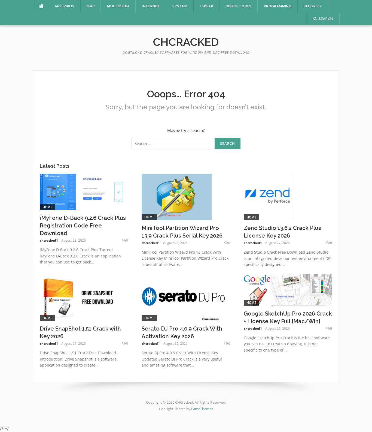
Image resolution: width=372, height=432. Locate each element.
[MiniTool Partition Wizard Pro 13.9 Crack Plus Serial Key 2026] (177, 196)
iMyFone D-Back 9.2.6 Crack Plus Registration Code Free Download (83, 225)
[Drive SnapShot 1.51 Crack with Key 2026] (79, 297)
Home (47, 207)
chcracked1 (49, 240)
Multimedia (118, 6)
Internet (151, 6)
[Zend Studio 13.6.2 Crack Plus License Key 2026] (268, 196)
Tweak (206, 6)
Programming (277, 6)
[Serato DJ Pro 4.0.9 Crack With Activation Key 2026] (184, 297)
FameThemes (202, 408)
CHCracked (186, 41)
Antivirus (65, 6)
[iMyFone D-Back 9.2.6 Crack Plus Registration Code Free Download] (84, 191)
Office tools (238, 6)
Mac (91, 6)
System (179, 6)
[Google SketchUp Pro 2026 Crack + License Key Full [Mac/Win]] (288, 289)
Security (313, 6)
